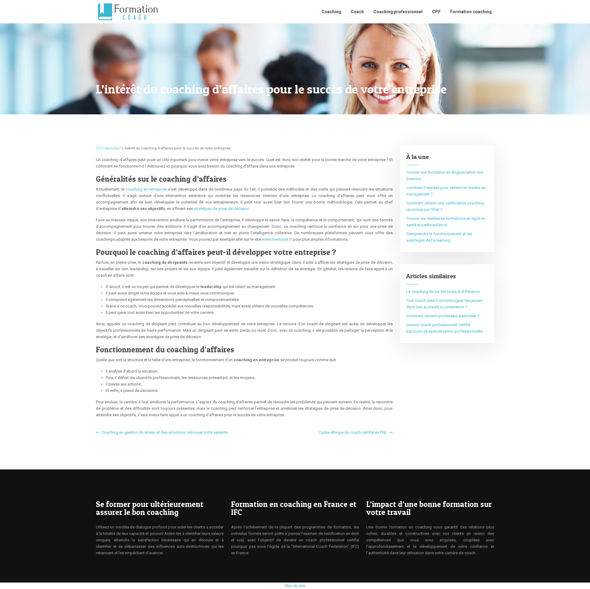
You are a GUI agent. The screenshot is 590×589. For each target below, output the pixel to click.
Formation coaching (471, 11)
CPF (436, 11)
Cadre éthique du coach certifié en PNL (353, 432)
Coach (357, 11)
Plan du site (295, 585)
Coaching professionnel (398, 11)
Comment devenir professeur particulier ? (442, 316)
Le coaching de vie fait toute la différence (443, 291)
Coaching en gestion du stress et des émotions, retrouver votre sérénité (164, 432)
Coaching (331, 11)
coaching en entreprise (146, 189)
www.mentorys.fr (277, 239)
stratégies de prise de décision (221, 208)
